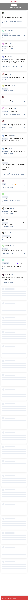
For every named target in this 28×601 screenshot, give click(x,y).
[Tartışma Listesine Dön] (1, 1)
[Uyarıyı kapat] (17, 598)
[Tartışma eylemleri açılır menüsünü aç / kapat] (26, 1)
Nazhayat (6, 211)
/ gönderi (13, 1)
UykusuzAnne (7, 235)
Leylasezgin (6, 263)
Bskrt (5, 184)
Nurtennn (6, 33)
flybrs (5, 124)
